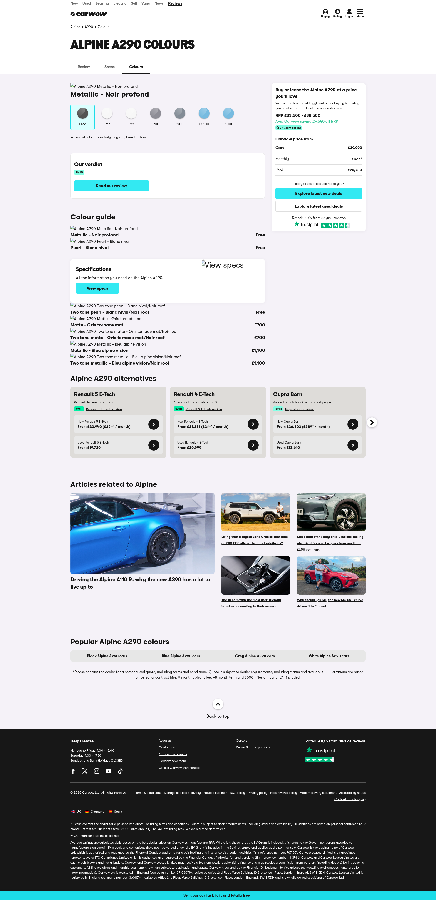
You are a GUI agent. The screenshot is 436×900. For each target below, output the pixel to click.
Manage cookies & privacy (182, 793)
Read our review (111, 185)
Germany (97, 811)
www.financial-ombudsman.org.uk (330, 867)
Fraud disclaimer (215, 793)
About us (165, 740)
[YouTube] (109, 773)
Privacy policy (258, 793)
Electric (120, 3)
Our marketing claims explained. (96, 835)
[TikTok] (120, 773)
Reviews (175, 3)
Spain (118, 811)
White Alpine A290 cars (329, 656)
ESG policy (237, 793)
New (74, 3)
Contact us (167, 747)
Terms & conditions (148, 793)
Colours (136, 67)
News (159, 3)
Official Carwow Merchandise (179, 768)
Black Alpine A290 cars (107, 656)
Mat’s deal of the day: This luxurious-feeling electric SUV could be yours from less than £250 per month (330, 543)
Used (86, 3)
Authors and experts (173, 754)
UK (79, 811)
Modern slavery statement (318, 793)
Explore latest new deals (318, 193)
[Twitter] (85, 773)
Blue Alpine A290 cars (181, 656)
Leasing (102, 3)
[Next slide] (372, 422)
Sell (134, 3)
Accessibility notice (352, 793)
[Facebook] (73, 773)
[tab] (83, 67)
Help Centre (82, 741)
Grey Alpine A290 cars (255, 656)
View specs (97, 288)
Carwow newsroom (172, 761)
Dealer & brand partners (253, 747)
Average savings (81, 842)
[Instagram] (97, 773)
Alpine (75, 27)
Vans (145, 3)
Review (84, 67)
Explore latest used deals (319, 206)
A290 (89, 27)
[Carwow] (88, 14)
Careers (241, 740)
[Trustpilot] (319, 225)
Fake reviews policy (283, 793)
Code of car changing (350, 799)
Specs (109, 67)
